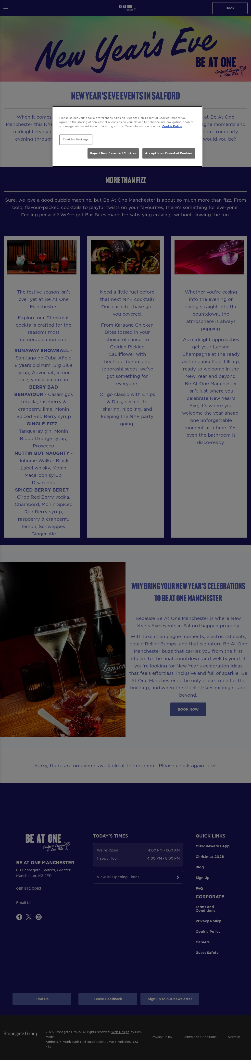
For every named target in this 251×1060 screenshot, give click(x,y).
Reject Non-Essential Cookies (113, 153)
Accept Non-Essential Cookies (168, 153)
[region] (127, 136)
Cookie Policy (172, 126)
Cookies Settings (76, 139)
